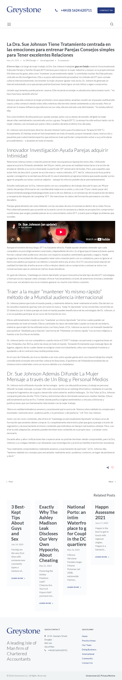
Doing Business (89, 649)
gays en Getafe (82, 66)
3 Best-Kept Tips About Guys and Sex (18, 522)
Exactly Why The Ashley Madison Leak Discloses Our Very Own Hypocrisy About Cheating (49, 533)
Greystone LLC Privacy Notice (100, 675)
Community (87, 658)
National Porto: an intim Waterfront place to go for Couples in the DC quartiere (79, 525)
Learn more (17, 578)
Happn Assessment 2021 (107, 512)
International (88, 654)
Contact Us (87, 663)
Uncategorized (47, 60)
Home (84, 636)
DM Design (31, 60)
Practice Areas (89, 640)
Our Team (86, 645)
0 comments (63, 60)
